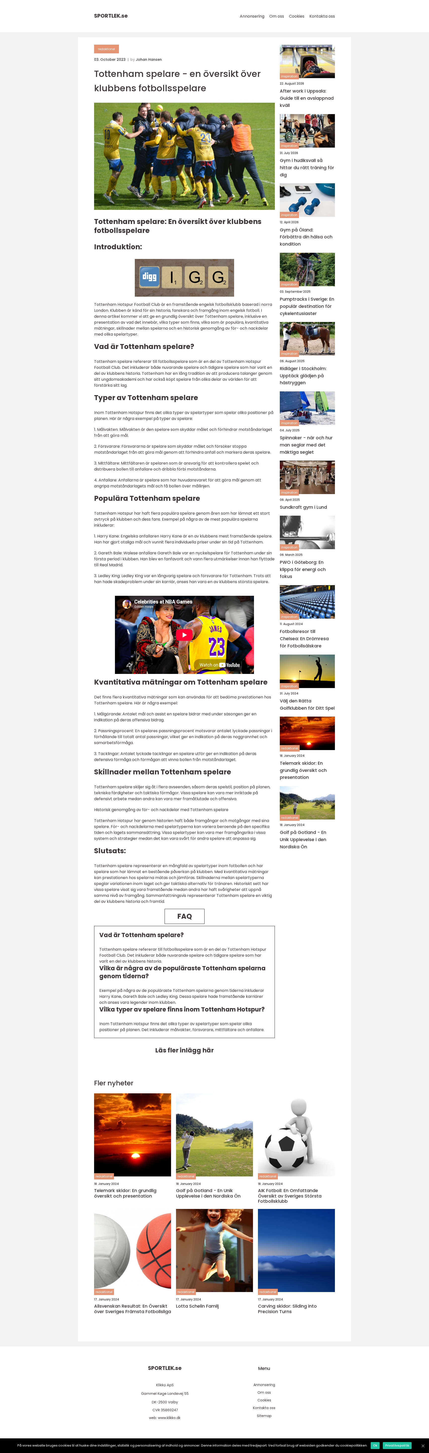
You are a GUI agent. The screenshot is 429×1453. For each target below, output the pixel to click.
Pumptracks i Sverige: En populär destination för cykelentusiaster (307, 306)
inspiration (289, 76)
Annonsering (252, 16)
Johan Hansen (149, 59)
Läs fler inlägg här (184, 1050)
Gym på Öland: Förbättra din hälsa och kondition (306, 236)
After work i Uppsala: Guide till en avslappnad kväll (307, 98)
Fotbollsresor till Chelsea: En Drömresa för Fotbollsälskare (304, 638)
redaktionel (106, 49)
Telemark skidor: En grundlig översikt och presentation (303, 770)
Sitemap (264, 1415)
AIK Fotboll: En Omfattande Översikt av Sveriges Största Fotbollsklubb (290, 1196)
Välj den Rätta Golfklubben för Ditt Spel (307, 704)
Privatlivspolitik (397, 1445)
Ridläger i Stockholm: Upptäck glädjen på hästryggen (303, 375)
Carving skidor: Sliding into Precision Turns (287, 1308)
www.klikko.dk (169, 1417)
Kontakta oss (322, 16)
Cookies (296, 16)
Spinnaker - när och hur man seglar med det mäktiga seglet (306, 445)
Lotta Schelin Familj (197, 1306)
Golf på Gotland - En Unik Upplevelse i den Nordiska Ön (303, 839)
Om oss (276, 16)
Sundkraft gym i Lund (303, 507)
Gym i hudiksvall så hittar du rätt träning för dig (307, 167)
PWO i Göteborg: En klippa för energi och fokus (303, 569)
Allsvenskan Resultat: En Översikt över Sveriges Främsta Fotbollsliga (132, 1308)
